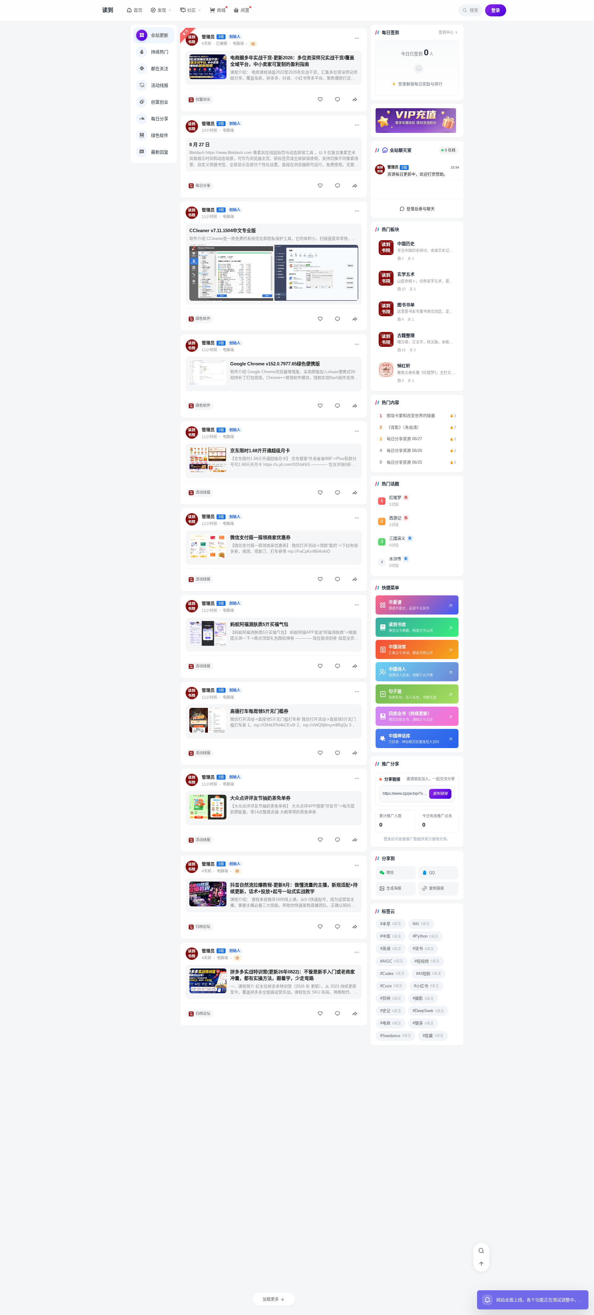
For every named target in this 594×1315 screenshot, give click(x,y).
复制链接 (440, 793)
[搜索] (481, 1251)
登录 (495, 10)
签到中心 (446, 32)
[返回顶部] (481, 1264)
